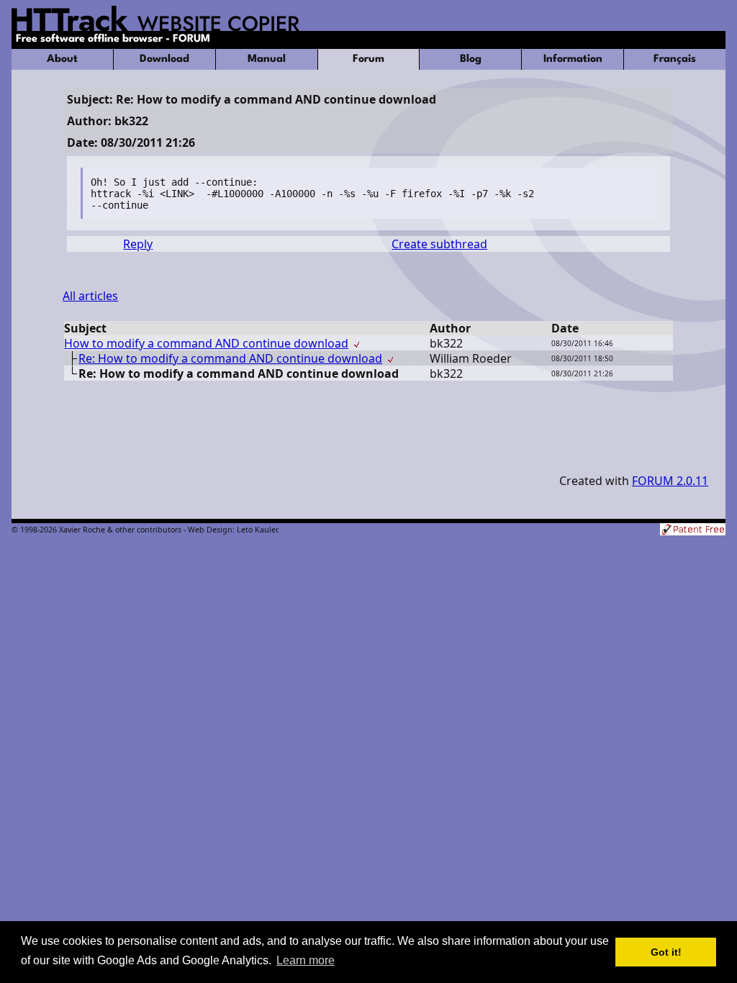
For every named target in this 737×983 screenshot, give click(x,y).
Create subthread (439, 244)
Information (572, 59)
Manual (267, 59)
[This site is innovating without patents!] (692, 530)
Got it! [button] (666, 952)
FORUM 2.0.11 (670, 481)
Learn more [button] (305, 960)
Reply (138, 244)
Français (675, 59)
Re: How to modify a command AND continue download (230, 358)
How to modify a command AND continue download (206, 343)
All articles (90, 296)
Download (164, 59)
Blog (470, 59)
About (62, 59)
